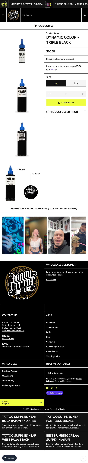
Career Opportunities (55, 346)
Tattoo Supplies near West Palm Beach (19, 437)
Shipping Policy (53, 356)
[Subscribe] (83, 373)
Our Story (50, 322)
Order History (8, 380)
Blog (48, 337)
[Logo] (13, 15)
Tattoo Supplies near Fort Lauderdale (63, 418)
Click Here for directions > (13, 330)
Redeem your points (11, 385)
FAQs (48, 332)
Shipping (50, 59)
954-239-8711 (8, 338)
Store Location (52, 327)
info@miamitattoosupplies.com (15, 346)
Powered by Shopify (57, 409)
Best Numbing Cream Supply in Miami (62, 437)
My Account (7, 375)
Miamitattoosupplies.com (39, 409)
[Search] (22, 15)
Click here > (51, 279)
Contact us (50, 341)
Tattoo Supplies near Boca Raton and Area (19, 418)
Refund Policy (52, 351)
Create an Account (10, 371)
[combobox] (51, 15)
